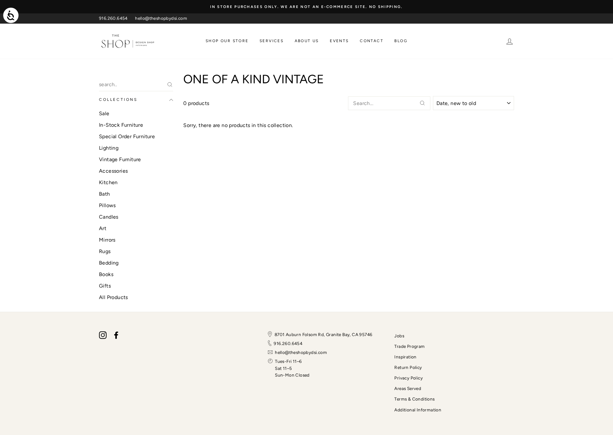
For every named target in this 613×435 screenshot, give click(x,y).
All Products (113, 297)
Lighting (108, 148)
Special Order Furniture (127, 136)
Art (102, 228)
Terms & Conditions (414, 398)
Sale (104, 113)
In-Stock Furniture (121, 125)
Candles (108, 217)
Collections (118, 99)
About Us (307, 41)
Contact (371, 41)
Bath (104, 194)
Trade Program (409, 346)
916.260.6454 (113, 18)
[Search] (170, 84)
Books (106, 274)
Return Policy (408, 367)
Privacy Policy (408, 377)
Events (339, 41)
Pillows (107, 205)
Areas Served (407, 388)
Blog (400, 41)
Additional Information (417, 409)
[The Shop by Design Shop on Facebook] (116, 335)
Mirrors (107, 240)
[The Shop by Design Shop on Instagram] (103, 335)
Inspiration (405, 356)
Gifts (105, 286)
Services (272, 41)
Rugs (105, 251)
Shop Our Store (227, 41)
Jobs (399, 335)
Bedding (109, 263)
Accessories (113, 171)
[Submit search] (422, 103)
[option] (306, 6)
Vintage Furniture (120, 159)
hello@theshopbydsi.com (161, 18)
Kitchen (108, 182)
